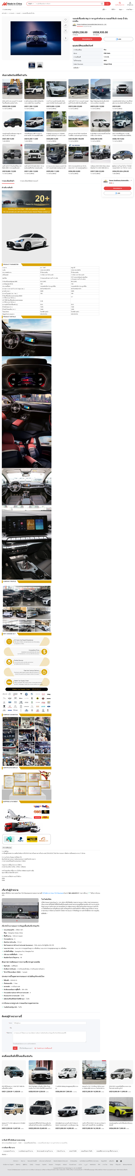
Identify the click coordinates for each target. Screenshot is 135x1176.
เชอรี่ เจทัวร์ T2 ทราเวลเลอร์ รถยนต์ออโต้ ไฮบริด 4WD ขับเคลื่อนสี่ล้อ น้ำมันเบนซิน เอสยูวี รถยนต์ (78, 102)
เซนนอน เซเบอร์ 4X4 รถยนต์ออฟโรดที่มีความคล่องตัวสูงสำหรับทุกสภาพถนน (77, 135)
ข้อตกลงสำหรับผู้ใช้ (32, 1161)
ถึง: (11, 1028)
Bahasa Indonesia (127, 1164)
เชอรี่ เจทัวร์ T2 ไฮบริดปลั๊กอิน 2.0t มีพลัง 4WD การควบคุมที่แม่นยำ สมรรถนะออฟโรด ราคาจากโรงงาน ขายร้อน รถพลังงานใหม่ (12, 167)
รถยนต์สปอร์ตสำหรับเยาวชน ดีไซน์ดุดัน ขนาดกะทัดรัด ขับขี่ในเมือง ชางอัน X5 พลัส (122, 102)
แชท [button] (119, 39)
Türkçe (111, 1164)
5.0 (111, 183)
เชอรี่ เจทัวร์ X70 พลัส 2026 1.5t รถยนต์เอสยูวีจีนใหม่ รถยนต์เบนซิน (34, 167)
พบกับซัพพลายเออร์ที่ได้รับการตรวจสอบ (89, 1161)
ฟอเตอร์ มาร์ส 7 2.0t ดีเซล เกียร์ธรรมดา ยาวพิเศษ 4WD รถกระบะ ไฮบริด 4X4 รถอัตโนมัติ (93, 1088)
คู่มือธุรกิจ (111, 1161)
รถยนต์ (18, 13)
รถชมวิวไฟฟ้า (73, 1151)
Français (38, 1164)
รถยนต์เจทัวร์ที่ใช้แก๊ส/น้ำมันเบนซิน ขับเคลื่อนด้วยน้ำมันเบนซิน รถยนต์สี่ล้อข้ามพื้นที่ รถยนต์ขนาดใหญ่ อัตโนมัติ (40, 1125)
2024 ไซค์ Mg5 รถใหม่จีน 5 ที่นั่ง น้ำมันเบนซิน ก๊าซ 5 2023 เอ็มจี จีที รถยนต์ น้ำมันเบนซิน (40, 1088)
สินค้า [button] (30, 4)
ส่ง (15, 1048)
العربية (85, 1164)
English (12, 1164)
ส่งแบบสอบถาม (87, 39)
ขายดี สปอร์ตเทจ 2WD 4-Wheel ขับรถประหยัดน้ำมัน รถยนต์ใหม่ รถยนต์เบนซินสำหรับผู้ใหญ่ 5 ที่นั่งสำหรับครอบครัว (34, 102)
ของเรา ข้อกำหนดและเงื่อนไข (120, 1169)
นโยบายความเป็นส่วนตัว (45, 1161)
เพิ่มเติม (4, 1154)
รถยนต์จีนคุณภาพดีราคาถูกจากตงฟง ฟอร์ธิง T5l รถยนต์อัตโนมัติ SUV (33, 135)
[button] (102, 3)
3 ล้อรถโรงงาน (61, 1151)
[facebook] (117, 1161)
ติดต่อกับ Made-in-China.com (61, 1161)
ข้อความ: (9, 1033)
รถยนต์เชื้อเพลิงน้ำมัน (28, 13)
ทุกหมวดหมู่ (7, 9)
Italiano (65, 1164)
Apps (120, 9)
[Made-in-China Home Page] (12, 4)
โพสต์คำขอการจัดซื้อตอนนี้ (43, 1048)
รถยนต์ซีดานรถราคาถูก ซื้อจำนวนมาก (107, 1151)
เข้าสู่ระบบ (130, 5)
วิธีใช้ (113, 9)
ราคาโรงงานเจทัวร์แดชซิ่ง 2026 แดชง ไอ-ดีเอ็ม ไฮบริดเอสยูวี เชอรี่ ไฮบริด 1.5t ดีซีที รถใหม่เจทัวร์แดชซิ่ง (56, 102)
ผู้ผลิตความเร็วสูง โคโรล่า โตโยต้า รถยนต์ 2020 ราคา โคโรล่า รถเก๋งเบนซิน (122, 167)
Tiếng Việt (118, 1164)
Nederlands (93, 1164)
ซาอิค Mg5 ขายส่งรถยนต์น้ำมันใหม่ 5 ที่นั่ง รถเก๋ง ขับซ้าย (100, 134)
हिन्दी (99, 1164)
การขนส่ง (11, 13)
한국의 (80, 1164)
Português (58, 1164)
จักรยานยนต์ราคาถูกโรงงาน (45, 1151)
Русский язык (72, 1164)
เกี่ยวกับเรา (15, 1161)
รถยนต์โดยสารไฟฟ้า (86, 1151)
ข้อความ (23, 1161)
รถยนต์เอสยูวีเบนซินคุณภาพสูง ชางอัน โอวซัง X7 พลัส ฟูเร (12, 134)
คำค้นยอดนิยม (73, 1161)
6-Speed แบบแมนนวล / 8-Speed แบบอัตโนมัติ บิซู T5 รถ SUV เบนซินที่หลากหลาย (56, 135)
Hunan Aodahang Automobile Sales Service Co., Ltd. (92, 24)
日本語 (31, 1164)
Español (44, 1164)
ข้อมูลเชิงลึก (104, 1161)
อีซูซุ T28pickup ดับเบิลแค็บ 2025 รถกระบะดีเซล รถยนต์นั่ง (99, 102)
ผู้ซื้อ (104, 9)
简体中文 (18, 1164)
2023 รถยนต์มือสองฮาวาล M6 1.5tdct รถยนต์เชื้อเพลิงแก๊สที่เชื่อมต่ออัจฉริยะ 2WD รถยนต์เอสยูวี (122, 135)
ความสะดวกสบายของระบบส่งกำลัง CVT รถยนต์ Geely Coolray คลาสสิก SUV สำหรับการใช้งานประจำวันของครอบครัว (56, 167)
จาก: (10, 1023)
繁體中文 (25, 1164)
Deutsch (51, 1164)
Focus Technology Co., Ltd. (68, 1168)
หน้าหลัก (4, 13)
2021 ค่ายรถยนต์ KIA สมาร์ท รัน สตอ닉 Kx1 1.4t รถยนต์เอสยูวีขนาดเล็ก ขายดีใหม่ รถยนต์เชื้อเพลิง (78, 167)
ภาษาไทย (105, 1164)
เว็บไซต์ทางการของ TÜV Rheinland (52, 893)
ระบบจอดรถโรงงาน (9, 1151)
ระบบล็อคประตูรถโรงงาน (25, 1151)
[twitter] (121, 1161)
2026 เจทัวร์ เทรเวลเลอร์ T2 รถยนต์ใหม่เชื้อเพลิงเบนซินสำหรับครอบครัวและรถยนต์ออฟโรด (12, 102)
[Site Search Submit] (107, 4)
